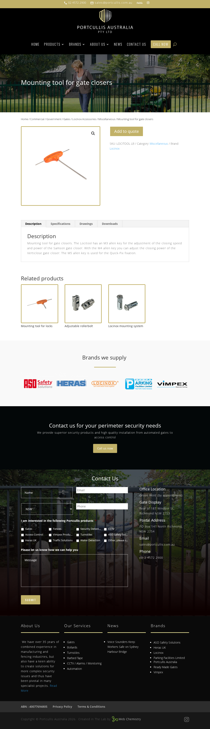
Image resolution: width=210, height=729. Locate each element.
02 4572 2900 (75, 3)
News (118, 44)
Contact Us (136, 44)
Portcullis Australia (165, 662)
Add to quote (126, 131)
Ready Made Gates (166, 667)
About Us (97, 44)
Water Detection (90, 540)
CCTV (111, 529)
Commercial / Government (45, 119)
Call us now (105, 448)
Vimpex (158, 672)
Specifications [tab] (60, 224)
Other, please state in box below (118, 540)
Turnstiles (86, 534)
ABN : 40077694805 (34, 707)
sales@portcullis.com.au (111, 3)
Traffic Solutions (63, 540)
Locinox (115, 148)
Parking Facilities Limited (169, 658)
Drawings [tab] (86, 224)
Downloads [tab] (110, 224)
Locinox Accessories (84, 119)
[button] (93, 133)
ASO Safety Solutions (118, 534)
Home (35, 44)
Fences (57, 529)
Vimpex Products (63, 534)
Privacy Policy (62, 707)
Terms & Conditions (91, 707)
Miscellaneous (106, 119)
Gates (66, 119)
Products (52, 44)
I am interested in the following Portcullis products (59, 521)
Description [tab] (33, 224)
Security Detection (90, 529)
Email (144, 538)
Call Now (160, 44)
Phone (145, 551)
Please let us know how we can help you (49, 550)
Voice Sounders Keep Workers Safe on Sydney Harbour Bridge (122, 647)
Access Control (34, 534)
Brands (75, 44)
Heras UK (31, 540)
